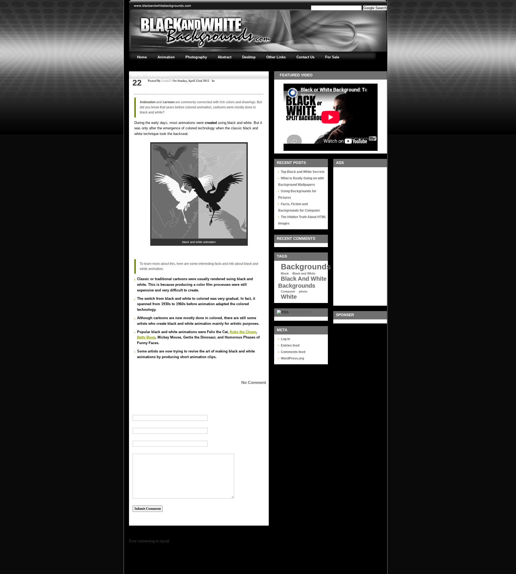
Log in (285, 339)
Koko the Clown (243, 332)
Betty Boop (146, 337)
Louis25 (167, 80)
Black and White (303, 273)
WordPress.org (292, 358)
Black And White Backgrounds (302, 282)
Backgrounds (306, 266)
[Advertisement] (358, 236)
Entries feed (290, 345)
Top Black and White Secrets (303, 172)
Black (285, 273)
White (289, 296)
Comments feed (293, 352)
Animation (159, 75)
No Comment (253, 382)
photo (303, 291)
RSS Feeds (300, 312)
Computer (288, 291)
